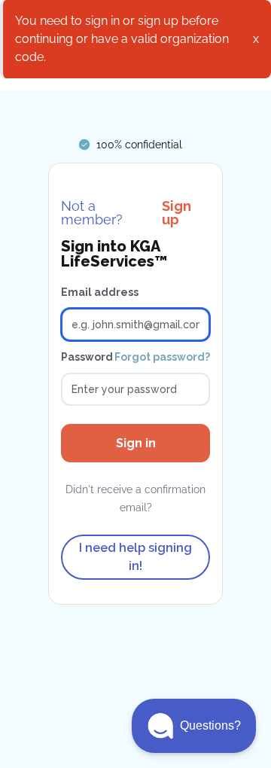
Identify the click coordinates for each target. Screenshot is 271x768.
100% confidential (139, 144)
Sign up (176, 213)
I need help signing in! (135, 557)
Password (87, 357)
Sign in (136, 443)
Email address (100, 292)
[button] (194, 726)
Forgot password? (162, 357)
